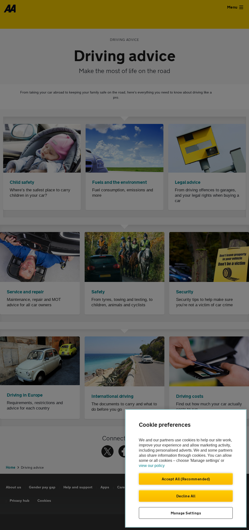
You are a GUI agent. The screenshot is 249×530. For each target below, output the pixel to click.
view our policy (152, 466)
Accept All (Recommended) (186, 479)
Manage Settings (186, 513)
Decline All (186, 496)
